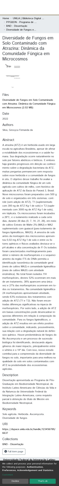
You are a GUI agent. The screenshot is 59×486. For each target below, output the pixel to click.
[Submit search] (34, 7)
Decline (15, 481)
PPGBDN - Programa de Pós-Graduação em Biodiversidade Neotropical (22, 22)
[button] (38, 7)
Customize (7, 474)
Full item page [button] (15, 451)
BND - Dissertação (16, 26)
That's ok (43, 481)
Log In (44, 7)
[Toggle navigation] (54, 7)
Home (6, 18)
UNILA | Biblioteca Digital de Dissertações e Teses (28, 18)
